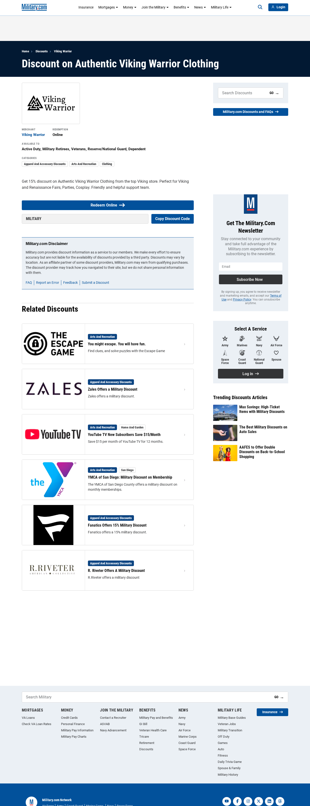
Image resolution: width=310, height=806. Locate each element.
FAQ (29, 282)
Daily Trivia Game (230, 762)
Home (25, 51)
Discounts (42, 51)
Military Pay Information (77, 730)
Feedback (70, 282)
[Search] (260, 7)
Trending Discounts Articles (240, 397)
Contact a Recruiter (113, 717)
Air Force (184, 730)
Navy (181, 724)
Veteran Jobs (227, 724)
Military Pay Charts (73, 736)
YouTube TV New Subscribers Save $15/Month (124, 434)
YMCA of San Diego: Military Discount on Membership (130, 477)
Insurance (85, 7)
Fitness (223, 755)
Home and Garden (132, 427)
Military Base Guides (232, 717)
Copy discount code (172, 218)
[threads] (280, 801)
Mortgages (106, 7)
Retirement (146, 743)
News (198, 7)
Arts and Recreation (83, 164)
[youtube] (226, 801)
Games (223, 743)
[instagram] (248, 801)
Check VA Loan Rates (36, 724)
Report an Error (47, 282)
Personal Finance (73, 724)
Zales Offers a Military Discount (112, 389)
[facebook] (237, 801)
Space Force (187, 749)
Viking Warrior (63, 51)
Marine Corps (187, 736)
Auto (221, 749)
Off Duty (223, 736)
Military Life (219, 7)
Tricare (144, 736)
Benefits (180, 7)
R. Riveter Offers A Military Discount (116, 570)
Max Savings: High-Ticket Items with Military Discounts (262, 409)
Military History (228, 774)
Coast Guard (186, 743)
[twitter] (258, 801)
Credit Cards (69, 717)
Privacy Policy (242, 299)
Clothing (107, 164)
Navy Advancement (113, 730)
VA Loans (28, 717)
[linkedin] (269, 801)
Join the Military (153, 7)
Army (182, 717)
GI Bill (143, 724)
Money (128, 7)
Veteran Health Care (153, 730)
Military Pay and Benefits (156, 717)
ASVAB (105, 724)
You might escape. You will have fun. (117, 344)
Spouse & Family (229, 768)
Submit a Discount (95, 282)
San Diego (127, 470)
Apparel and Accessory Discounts (45, 164)
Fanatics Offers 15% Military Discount (117, 525)
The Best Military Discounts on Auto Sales (263, 429)
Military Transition (230, 730)
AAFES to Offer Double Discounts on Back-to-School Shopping (262, 452)
